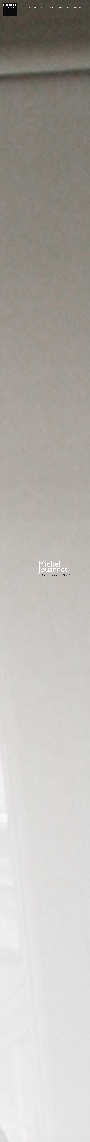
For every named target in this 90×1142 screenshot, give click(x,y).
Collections (65, 7)
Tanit (42, 7)
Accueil (32, 7)
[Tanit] (10, 9)
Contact (78, 7)
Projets (52, 7)
